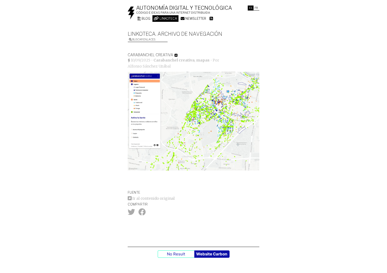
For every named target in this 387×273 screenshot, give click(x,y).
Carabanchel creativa (174, 60)
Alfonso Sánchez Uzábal (149, 66)
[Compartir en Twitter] (131, 213)
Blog (145, 18)
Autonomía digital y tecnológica (184, 8)
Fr (256, 7)
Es (250, 7)
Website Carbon (211, 253)
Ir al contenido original (153, 198)
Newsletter (195, 18)
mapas (203, 60)
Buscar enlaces (143, 39)
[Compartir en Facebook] (142, 213)
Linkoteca (168, 18)
